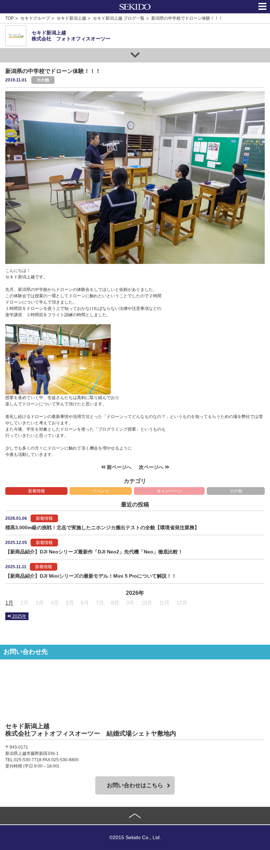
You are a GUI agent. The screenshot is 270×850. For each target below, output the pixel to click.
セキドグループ (35, 18)
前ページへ (118, 467)
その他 (236, 491)
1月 (9, 603)
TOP (9, 18)
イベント (100, 491)
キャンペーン (169, 491)
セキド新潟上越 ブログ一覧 (118, 18)
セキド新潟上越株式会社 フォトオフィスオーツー (71, 35)
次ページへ (152, 467)
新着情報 (36, 491)
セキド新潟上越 (71, 18)
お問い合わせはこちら (135, 785)
